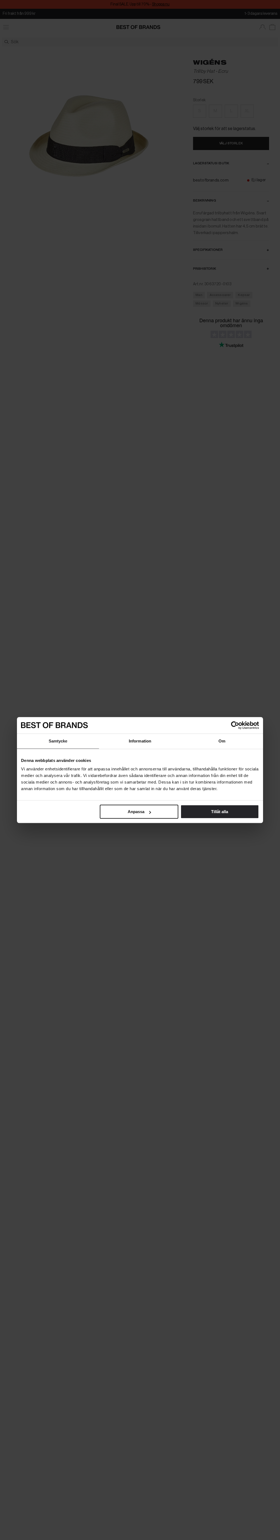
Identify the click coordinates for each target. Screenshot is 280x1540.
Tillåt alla (219, 811)
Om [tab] (221, 741)
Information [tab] (140, 741)
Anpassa (136, 811)
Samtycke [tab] (58, 741)
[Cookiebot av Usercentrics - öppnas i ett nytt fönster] (235, 725)
